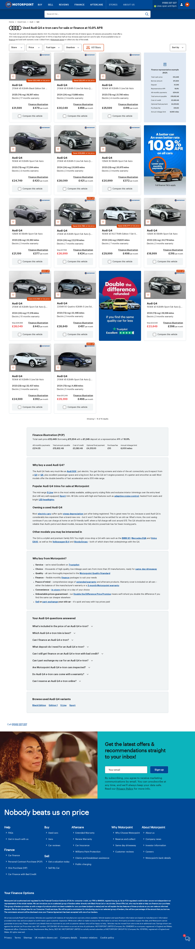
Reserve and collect (125, 839)
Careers (150, 851)
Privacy (8, 937)
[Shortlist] (187, 4)
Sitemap (28, 937)
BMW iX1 (126, 538)
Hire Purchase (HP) (17, 868)
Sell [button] (46, 856)
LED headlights (46, 500)
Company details (68, 937)
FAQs (10, 832)
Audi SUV (71, 471)
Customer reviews (124, 851)
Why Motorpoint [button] (122, 827)
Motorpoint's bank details (158, 858)
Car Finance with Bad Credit (22, 874)
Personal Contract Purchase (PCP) (25, 861)
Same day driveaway (125, 845)
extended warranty (86, 582)
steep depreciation (73, 514)
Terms (18, 937)
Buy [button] (46, 827)
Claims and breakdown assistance (92, 858)
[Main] (20, 4)
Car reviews (54, 845)
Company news (153, 839)
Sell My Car (54, 868)
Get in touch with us (18, 839)
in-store (55, 590)
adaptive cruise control (126, 496)
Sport (63, 496)
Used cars (53, 832)
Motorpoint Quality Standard (95, 573)
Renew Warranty (83, 839)
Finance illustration (38, 105)
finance (12, 40)
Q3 (35, 475)
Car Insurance (82, 845)
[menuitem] (24, 833)
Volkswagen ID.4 (61, 542)
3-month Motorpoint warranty (103, 585)
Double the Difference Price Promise (92, 594)
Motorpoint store (57, 40)
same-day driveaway (146, 569)
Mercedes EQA (138, 538)
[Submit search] (147, 14)
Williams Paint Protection (87, 851)
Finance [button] (9, 849)
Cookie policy (107, 937)
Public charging (83, 864)
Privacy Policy (124, 788)
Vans (50, 839)
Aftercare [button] (78, 827)
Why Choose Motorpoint (127, 832)
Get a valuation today (59, 861)
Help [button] (7, 827)
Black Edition (39, 705)
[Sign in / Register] (181, 4)
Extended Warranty (85, 832)
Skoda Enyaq (81, 542)
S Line (50, 492)
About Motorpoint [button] (153, 827)
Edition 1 (53, 705)
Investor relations (88, 937)
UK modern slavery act (46, 937)
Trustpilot (74, 565)
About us (150, 832)
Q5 (41, 475)
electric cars (44, 514)
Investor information (156, 845)
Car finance (14, 855)
